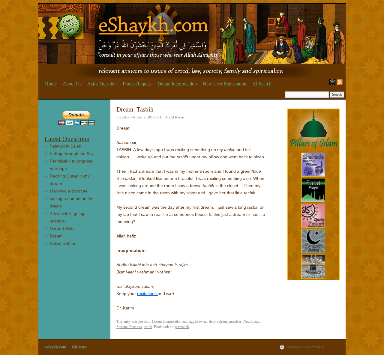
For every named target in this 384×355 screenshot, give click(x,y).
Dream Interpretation (177, 83)
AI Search (262, 83)
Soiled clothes (63, 243)
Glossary (79, 347)
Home (51, 83)
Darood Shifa (62, 228)
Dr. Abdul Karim (172, 117)
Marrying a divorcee (69, 191)
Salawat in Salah (65, 146)
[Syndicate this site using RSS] (341, 84)
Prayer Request (137, 83)
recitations (147, 293)
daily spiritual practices (225, 321)
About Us (72, 83)
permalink (182, 327)
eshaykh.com (56, 347)
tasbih (148, 327)
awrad (203, 321)
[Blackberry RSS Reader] (331, 84)
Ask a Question (102, 83)
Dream (56, 236)
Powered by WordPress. (305, 347)
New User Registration (224, 83)
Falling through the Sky (72, 153)
